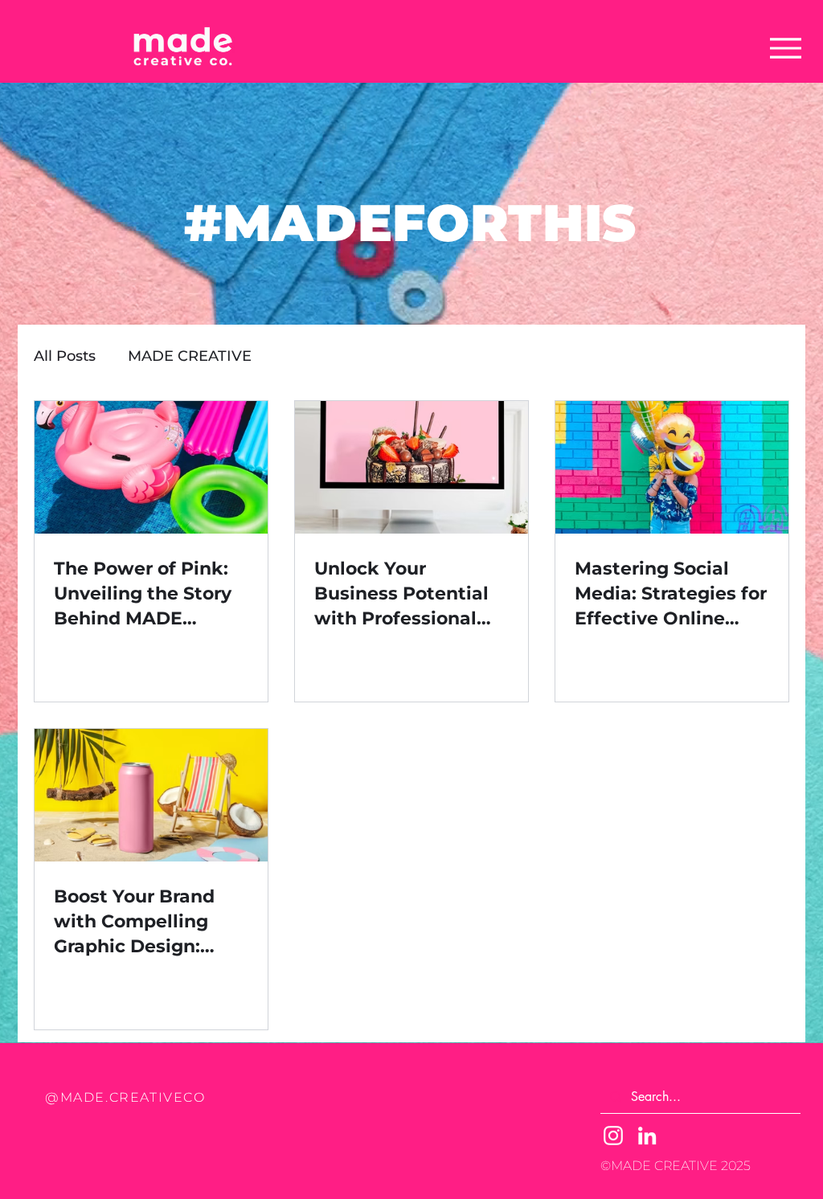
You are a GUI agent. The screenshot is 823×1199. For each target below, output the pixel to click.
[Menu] (785, 48)
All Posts (65, 356)
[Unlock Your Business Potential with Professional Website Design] (411, 467)
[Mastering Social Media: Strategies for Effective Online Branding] (671, 467)
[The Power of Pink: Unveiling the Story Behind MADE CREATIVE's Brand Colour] (151, 467)
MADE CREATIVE (190, 356)
